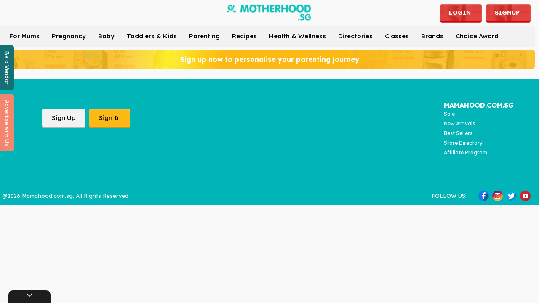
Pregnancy (69, 36)
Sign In (110, 118)
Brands (432, 36)
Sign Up (64, 118)
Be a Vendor (7, 68)
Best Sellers (458, 133)
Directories (355, 36)
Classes (397, 36)
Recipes (244, 36)
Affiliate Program (465, 152)
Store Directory (463, 143)
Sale (449, 114)
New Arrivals (459, 123)
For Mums (24, 36)
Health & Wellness (297, 36)
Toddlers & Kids (152, 36)
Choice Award (477, 36)
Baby (106, 36)
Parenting (204, 36)
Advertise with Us (7, 123)
